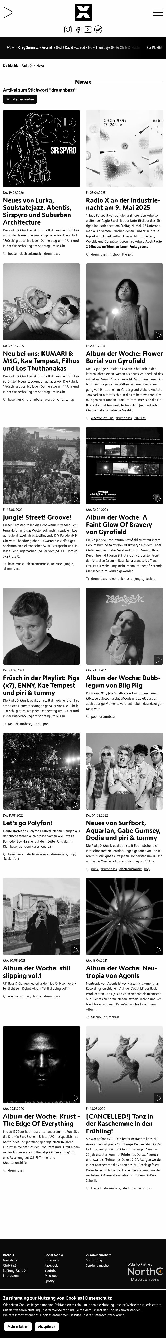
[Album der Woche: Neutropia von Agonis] (124, 916)
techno (150, 579)
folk (16, 858)
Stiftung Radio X (14, 1271)
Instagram (52, 1260)
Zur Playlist (154, 48)
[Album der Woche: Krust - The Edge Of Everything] (41, 1064)
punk (94, 869)
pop (46, 724)
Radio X (26, 66)
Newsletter (11, 1260)
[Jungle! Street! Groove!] (41, 465)
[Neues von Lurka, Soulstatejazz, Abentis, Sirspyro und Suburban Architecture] (41, 148)
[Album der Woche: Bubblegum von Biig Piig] (124, 626)
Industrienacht (104, 226)
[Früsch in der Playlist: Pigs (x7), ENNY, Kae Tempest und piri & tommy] (41, 626)
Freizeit (127, 254)
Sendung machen (98, 1266)
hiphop (115, 254)
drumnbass (52, 253)
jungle (68, 564)
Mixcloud (51, 1276)
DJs (149, 1188)
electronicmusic (30, 253)
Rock (37, 724)
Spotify (50, 1281)
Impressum (11, 1276)
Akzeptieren (46, 1327)
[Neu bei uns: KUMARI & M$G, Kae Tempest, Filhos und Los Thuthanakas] (41, 301)
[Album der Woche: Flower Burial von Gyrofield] (124, 301)
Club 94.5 (10, 1266)
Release (56, 564)
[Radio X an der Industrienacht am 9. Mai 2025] (124, 148)
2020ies (140, 418)
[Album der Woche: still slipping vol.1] (41, 916)
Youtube (50, 1271)
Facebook (51, 1266)
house (12, 253)
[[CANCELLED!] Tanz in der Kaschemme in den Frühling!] (124, 1064)
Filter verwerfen (22, 99)
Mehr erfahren (17, 1327)
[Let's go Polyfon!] (41, 771)
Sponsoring (94, 1260)
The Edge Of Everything (52, 1152)
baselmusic (16, 399)
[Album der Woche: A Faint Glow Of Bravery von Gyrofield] (124, 465)
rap (72, 399)
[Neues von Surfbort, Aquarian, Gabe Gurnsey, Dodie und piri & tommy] (124, 771)
